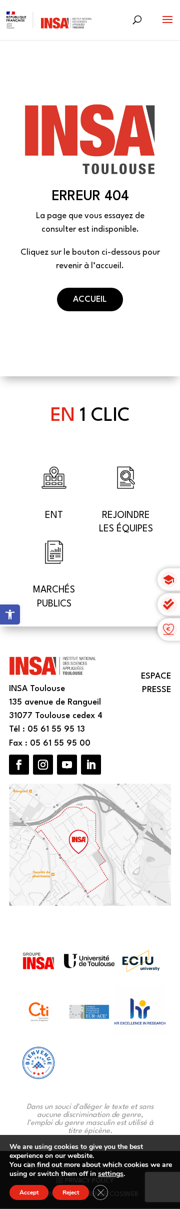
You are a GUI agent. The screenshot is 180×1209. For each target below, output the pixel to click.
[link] (10, 614)
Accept (29, 1192)
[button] (168, 26)
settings (111, 1173)
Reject (70, 1192)
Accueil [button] (90, 299)
